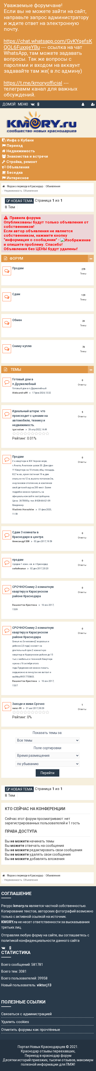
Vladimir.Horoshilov (23, 509)
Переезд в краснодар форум (48, 1056)
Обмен (17, 320)
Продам (18, 268)
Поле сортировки (47, 748)
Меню (23, 104)
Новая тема (21, 201)
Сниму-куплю (22, 346)
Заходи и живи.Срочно (28, 704)
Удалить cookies (15, 1022)
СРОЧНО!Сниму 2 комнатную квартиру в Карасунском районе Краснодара (33, 591)
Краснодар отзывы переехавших (48, 1051)
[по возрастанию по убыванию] (47, 764)
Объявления (53, 186)
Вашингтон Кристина (24, 605)
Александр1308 (20, 541)
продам (17, 559)
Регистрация (93, 103)
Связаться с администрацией (26, 1014)
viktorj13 (44, 985)
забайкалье (19, 568)
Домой (9, 104)
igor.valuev (18, 429)
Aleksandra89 (20, 393)
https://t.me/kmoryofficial (33, 83)
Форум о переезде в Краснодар (25, 186)
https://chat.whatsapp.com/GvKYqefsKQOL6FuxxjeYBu (48, 44)
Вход (83, 103)
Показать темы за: (47, 733)
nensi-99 (16, 708)
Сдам (16, 294)
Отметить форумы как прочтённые (30, 1029)
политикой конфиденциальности (28, 941)
